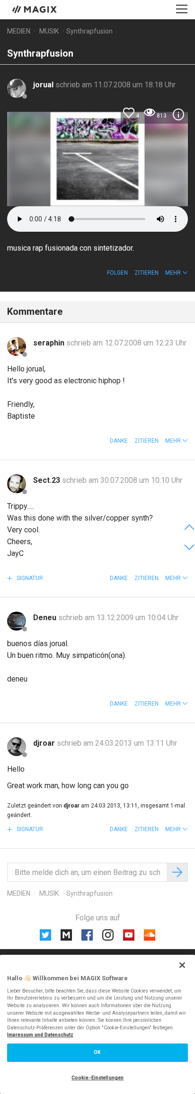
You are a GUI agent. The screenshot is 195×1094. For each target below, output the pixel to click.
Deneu (45, 617)
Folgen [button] (117, 272)
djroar (45, 743)
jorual (44, 84)
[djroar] (16, 746)
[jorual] (16, 88)
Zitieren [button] (146, 272)
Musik (49, 31)
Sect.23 (47, 480)
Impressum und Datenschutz (40, 1035)
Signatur (29, 578)
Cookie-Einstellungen (97, 1078)
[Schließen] (182, 965)
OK (97, 1052)
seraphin (49, 342)
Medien (18, 31)
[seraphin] (16, 346)
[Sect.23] (16, 483)
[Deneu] (16, 621)
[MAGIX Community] (35, 9)
